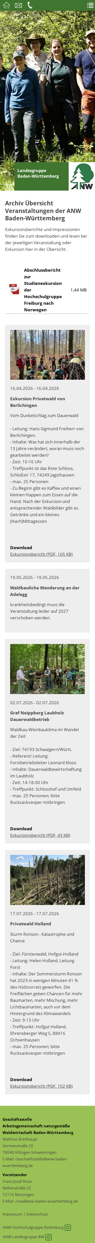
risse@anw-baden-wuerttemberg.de (46, 1201)
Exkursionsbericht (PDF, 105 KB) (41, 554)
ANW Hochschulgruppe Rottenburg (34, 1227)
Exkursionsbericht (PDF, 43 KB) (40, 835)
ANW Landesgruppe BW (24, 1236)
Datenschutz (37, 1214)
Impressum (12, 1214)
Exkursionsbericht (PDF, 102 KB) (41, 1086)
